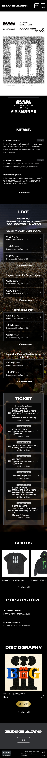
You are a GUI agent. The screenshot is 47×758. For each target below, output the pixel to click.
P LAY (25, 704)
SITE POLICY (36, 751)
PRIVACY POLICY (28, 751)
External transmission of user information (29, 755)
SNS (36, 6)
